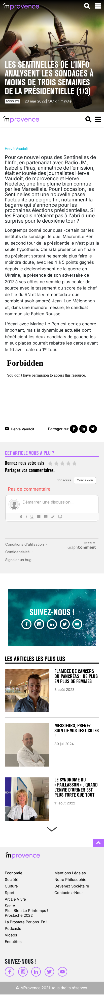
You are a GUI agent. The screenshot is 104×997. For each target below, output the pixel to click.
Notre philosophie (70, 879)
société (11, 879)
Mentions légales (70, 873)
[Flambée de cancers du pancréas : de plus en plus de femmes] (27, 690)
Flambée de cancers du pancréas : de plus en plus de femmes (76, 676)
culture (11, 886)
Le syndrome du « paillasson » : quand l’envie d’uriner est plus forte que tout (76, 787)
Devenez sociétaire (71, 886)
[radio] (50, 463)
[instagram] (39, 624)
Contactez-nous (69, 892)
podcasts (12, 101)
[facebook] (26, 624)
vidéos (11, 935)
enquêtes (13, 941)
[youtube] (77, 624)
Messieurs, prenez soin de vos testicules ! (76, 731)
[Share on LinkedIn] (83, 429)
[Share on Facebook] (74, 429)
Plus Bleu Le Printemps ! (26, 910)
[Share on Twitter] (93, 429)
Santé (10, 905)
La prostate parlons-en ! (26, 922)
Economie (13, 873)
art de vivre (15, 899)
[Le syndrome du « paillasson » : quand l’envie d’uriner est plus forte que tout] (27, 799)
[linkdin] (52, 624)
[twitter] (65, 624)
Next (52, 828)
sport (9, 892)
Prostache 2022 (19, 915)
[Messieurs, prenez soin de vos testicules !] (27, 745)
